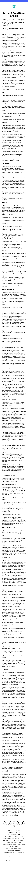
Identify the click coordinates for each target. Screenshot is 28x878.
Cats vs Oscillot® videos (9, 840)
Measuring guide (16, 838)
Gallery (23, 838)
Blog (20, 842)
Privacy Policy (6, 860)
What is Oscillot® (19, 836)
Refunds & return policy (19, 858)
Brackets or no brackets (19, 844)
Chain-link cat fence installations (14, 848)
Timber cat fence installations (14, 850)
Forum (18, 862)
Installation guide (7, 838)
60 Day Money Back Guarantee (14, 856)
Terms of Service (8, 858)
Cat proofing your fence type (14, 854)
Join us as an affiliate (12, 842)
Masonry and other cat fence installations (14, 852)
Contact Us (17, 830)
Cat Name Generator (13, 864)
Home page (10, 830)
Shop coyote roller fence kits (14, 834)
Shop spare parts (9, 836)
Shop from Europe (7, 844)
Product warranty (12, 862)
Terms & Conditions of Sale (18, 860)
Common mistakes (14, 846)
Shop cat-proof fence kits (14, 832)
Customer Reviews (20, 840)
